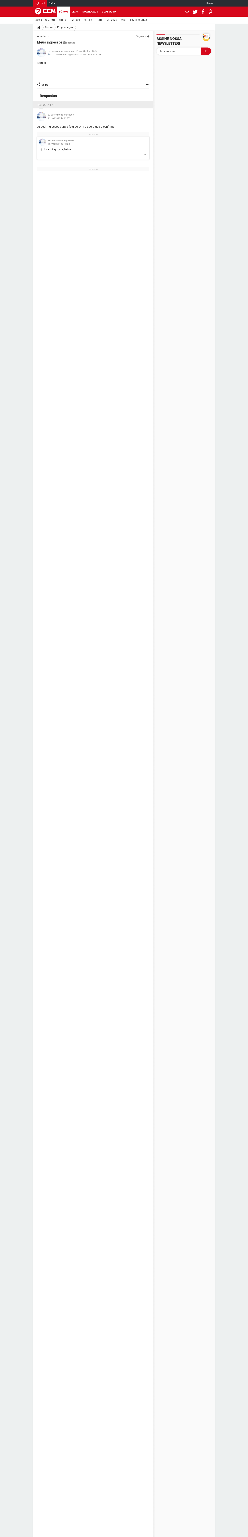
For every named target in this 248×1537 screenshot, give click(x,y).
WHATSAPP (50, 20)
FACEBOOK (75, 20)
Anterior (44, 36)
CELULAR (63, 20)
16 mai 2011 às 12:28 (90, 54)
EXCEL (99, 20)
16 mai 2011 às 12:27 (59, 118)
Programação (65, 27)
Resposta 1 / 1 (46, 104)
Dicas (75, 11)
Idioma (209, 3)
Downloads (90, 11)
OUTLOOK (88, 20)
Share (44, 84)
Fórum (63, 11)
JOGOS (38, 20)
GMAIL (124, 20)
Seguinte (141, 36)
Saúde (52, 3)
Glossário (109, 11)
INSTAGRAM (111, 20)
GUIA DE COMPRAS (138, 20)
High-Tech (40, 3)
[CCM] (45, 12)
